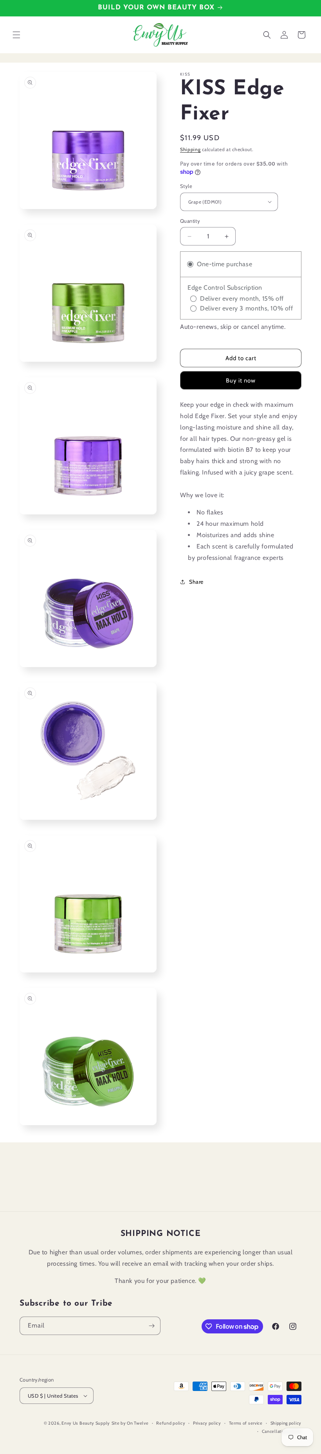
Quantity (190, 221)
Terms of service (246, 1423)
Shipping (190, 149)
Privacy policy (207, 1423)
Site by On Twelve (130, 1423)
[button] (16, 34)
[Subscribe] (151, 1326)
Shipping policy (286, 1423)
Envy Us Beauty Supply (85, 1423)
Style (186, 186)
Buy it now (241, 380)
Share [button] (196, 581)
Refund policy (170, 1423)
